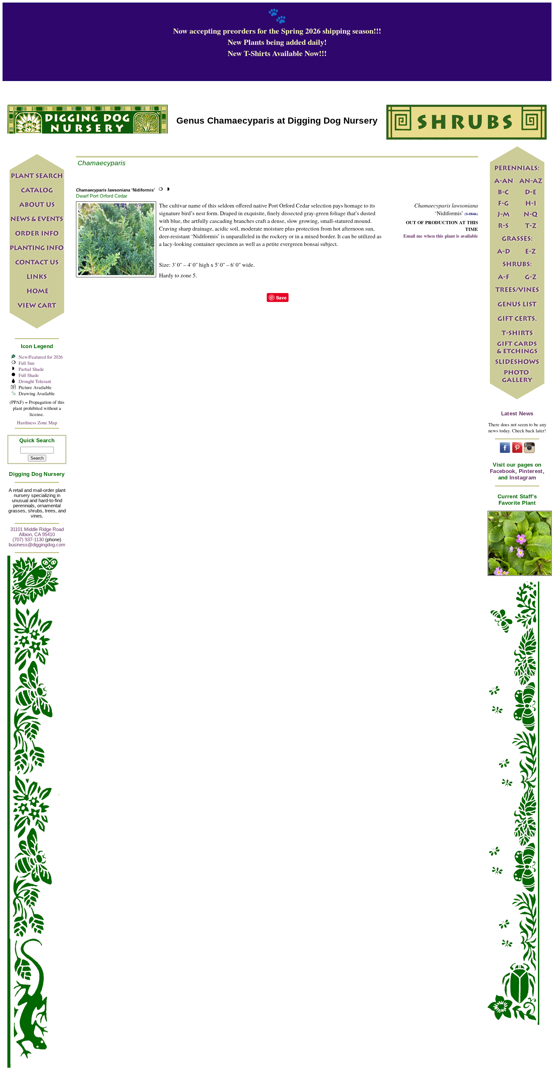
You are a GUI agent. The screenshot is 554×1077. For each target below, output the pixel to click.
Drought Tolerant (35, 381)
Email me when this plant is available (440, 236)
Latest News (517, 414)
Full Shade (29, 375)
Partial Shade (31, 369)
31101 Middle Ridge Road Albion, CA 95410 (37, 532)
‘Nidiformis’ (115, 190)
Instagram (522, 478)
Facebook (502, 471)
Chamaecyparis (102, 163)
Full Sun (26, 363)
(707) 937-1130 (28, 539)
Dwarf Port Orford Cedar (101, 196)
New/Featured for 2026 (41, 357)
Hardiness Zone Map (37, 423)
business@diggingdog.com (37, 544)
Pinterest (531, 471)
